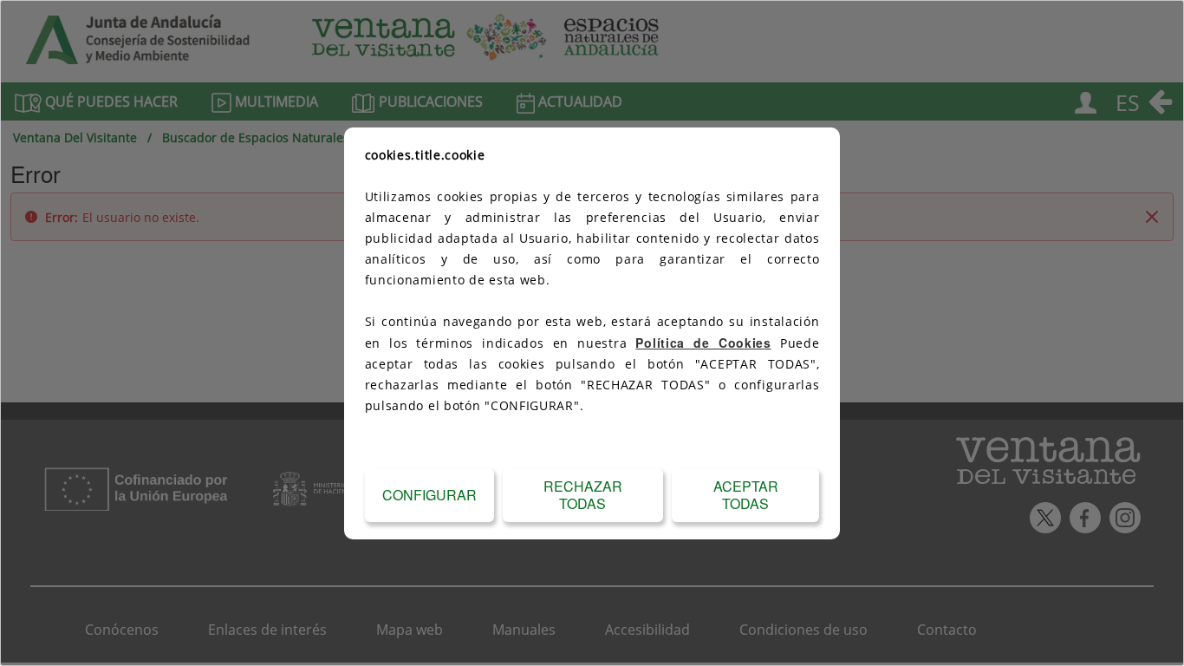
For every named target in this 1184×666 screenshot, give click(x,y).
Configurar (429, 495)
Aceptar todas (745, 494)
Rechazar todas (582, 494)
